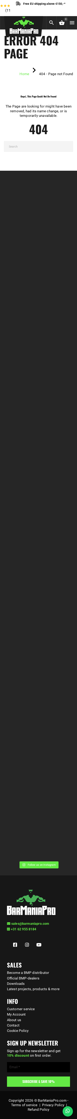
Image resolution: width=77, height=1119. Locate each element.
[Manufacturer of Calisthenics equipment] (23, 24)
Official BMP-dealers (23, 978)
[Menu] (72, 23)
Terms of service (24, 1105)
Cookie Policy (18, 1031)
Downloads (16, 984)
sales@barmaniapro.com (30, 924)
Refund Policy (38, 1109)
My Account (16, 1014)
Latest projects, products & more (33, 989)
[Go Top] (69, 1097)
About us (14, 1020)
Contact (13, 1025)
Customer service (21, 1009)
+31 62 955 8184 (23, 929)
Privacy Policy (53, 1105)
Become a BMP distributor (28, 973)
